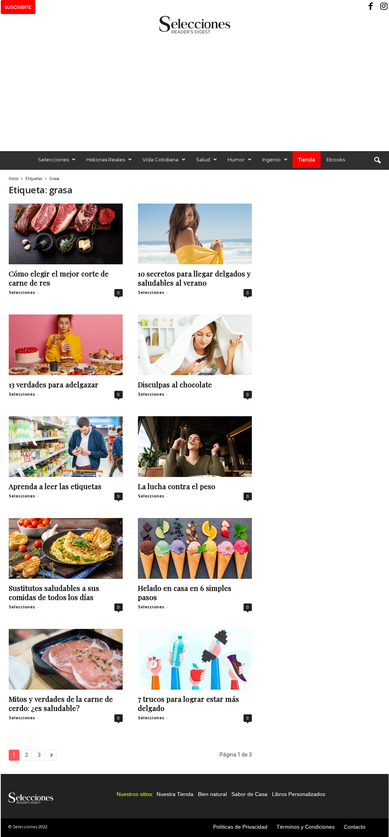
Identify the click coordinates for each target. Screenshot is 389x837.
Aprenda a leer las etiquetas (55, 486)
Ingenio (271, 159)
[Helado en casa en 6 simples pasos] (195, 548)
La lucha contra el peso (176, 486)
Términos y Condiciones (306, 827)
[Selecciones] (194, 24)
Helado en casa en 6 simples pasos (184, 592)
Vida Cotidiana (160, 159)
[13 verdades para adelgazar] (66, 344)
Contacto (354, 827)
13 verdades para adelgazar (53, 384)
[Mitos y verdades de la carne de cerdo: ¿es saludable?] (66, 659)
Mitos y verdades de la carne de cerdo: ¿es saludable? (61, 703)
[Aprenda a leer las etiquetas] (66, 446)
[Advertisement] (194, 90)
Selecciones (53, 159)
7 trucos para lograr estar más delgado (188, 703)
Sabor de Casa (249, 794)
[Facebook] (371, 7)
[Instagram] (382, 7)
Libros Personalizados (298, 794)
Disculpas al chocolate (175, 384)
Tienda (306, 159)
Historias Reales (105, 159)
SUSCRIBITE (18, 7)
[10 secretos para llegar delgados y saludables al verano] (195, 234)
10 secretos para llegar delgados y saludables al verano (194, 277)
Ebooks (335, 159)
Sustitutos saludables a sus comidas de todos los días (54, 592)
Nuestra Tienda (175, 794)
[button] (377, 160)
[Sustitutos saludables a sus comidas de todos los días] (66, 548)
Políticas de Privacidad (240, 827)
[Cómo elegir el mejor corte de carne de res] (66, 234)
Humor (236, 159)
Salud (203, 159)
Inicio (13, 178)
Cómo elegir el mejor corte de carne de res (59, 277)
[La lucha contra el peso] (195, 446)
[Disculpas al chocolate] (195, 344)
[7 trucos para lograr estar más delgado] (195, 659)
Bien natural (212, 794)
